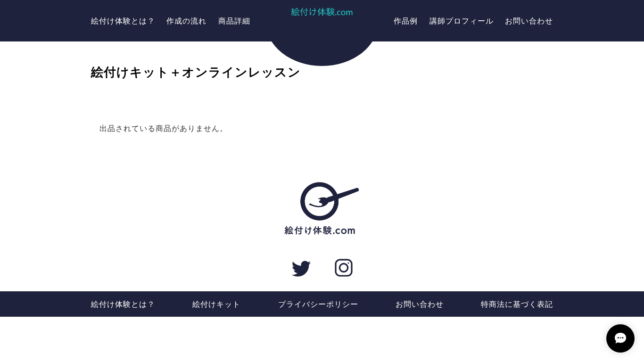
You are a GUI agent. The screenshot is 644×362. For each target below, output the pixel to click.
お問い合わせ (529, 20)
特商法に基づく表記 (517, 303)
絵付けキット (216, 303)
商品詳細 (234, 20)
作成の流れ (186, 20)
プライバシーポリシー (318, 303)
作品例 (406, 20)
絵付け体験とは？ (123, 20)
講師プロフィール (461, 20)
